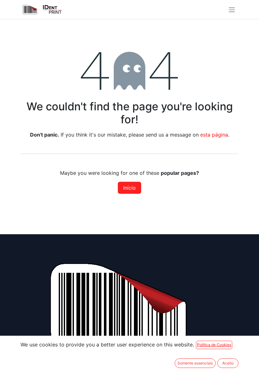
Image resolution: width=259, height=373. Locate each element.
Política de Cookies (214, 344)
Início (129, 188)
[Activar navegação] (231, 9)
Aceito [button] (228, 363)
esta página (214, 134)
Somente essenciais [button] (195, 363)
